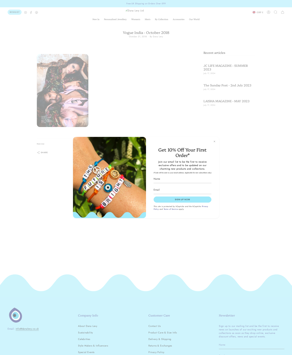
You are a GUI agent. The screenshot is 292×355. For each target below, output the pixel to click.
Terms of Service (171, 209)
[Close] (214, 141)
